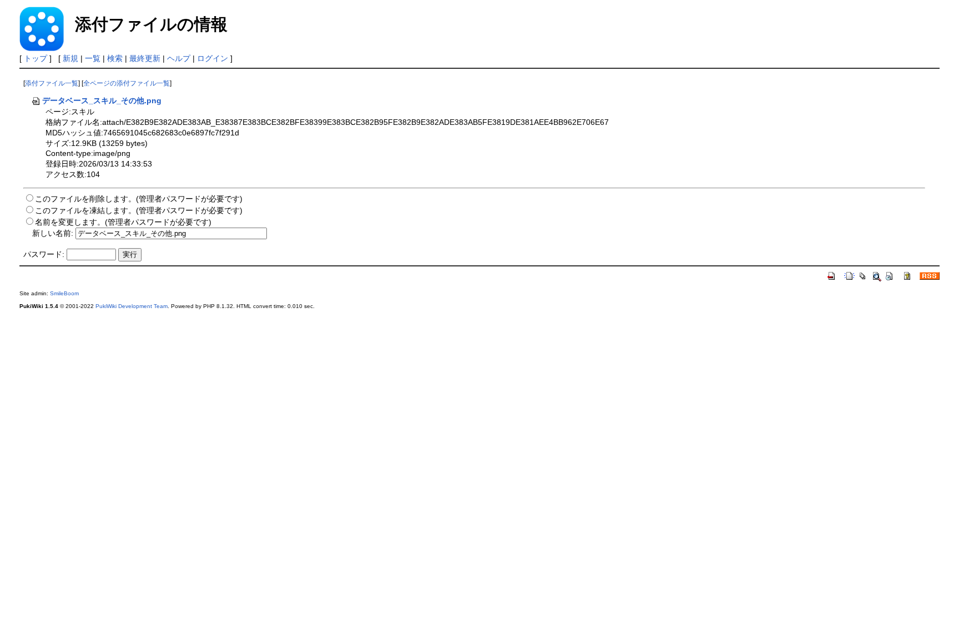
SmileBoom (64, 293)
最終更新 (144, 58)
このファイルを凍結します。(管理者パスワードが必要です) (139, 210)
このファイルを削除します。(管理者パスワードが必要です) (139, 198)
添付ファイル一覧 (51, 83)
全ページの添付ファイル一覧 (126, 83)
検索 (115, 58)
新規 (70, 58)
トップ (35, 58)
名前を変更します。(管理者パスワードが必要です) (123, 222)
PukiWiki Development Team (131, 306)
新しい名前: (52, 233)
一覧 (92, 58)
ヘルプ (178, 58)
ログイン (212, 58)
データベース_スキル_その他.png (101, 100)
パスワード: (43, 254)
